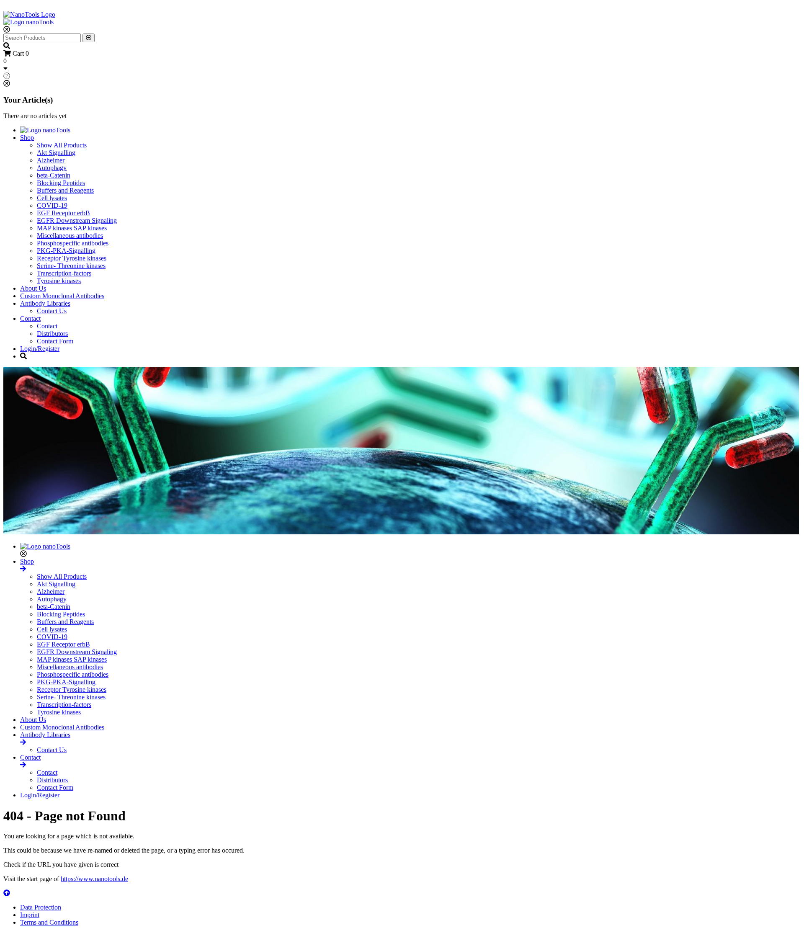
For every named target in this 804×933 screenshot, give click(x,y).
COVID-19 (52, 205)
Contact (30, 318)
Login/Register (39, 348)
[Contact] (23, 764)
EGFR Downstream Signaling (77, 220)
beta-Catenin (53, 175)
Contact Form (55, 341)
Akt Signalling (56, 152)
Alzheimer (50, 160)
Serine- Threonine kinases (71, 265)
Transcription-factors (64, 273)
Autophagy (52, 167)
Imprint (29, 914)
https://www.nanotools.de (94, 878)
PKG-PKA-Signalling (66, 250)
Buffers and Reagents (65, 190)
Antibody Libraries (45, 303)
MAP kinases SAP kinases (72, 228)
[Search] (88, 38)
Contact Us (52, 310)
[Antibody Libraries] (23, 742)
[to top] (6, 893)
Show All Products (62, 145)
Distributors (52, 333)
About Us (33, 288)
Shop (27, 137)
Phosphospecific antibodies (72, 243)
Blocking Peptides (61, 182)
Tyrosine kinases (59, 280)
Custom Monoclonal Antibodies (62, 295)
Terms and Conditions (49, 922)
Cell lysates (52, 197)
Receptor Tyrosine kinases (71, 258)
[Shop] (23, 568)
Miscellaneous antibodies (70, 235)
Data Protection (40, 907)
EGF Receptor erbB (63, 212)
